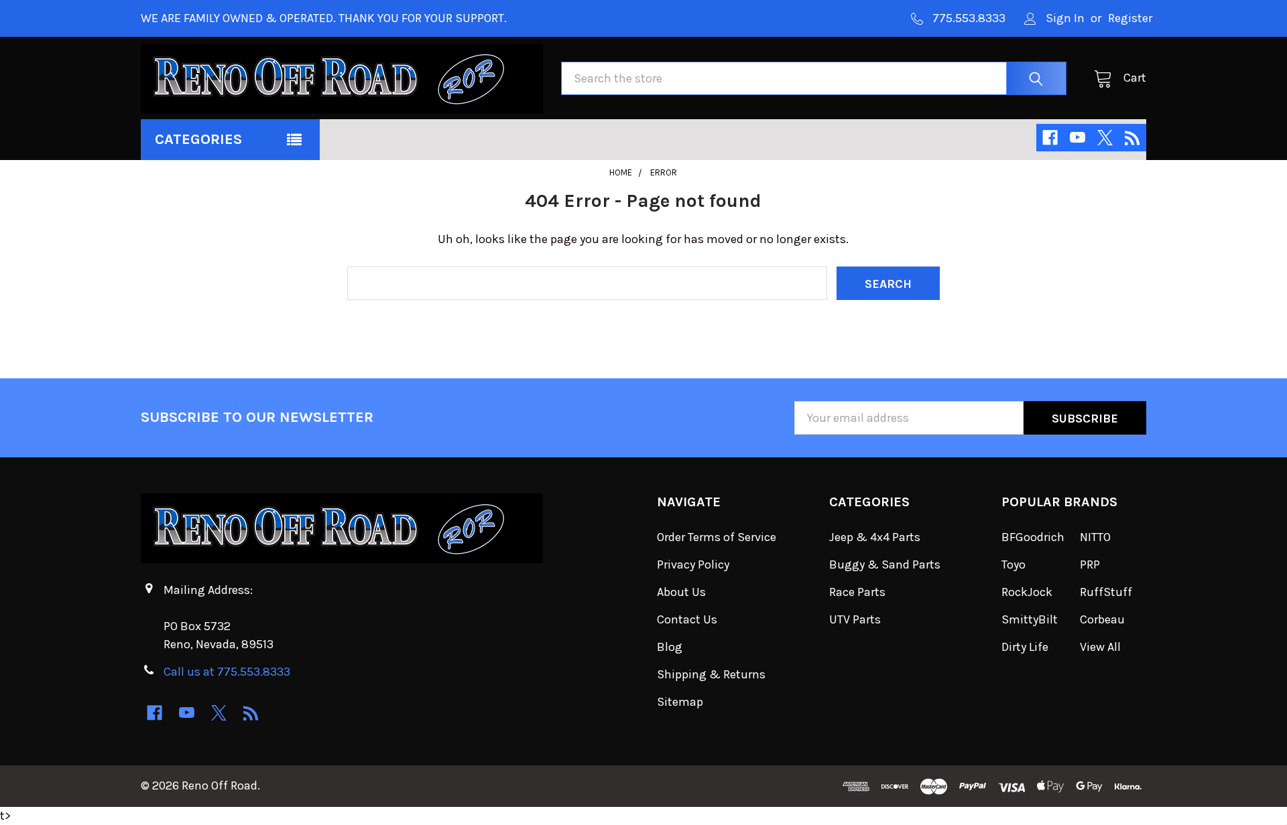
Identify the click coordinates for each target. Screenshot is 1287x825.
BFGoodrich (1032, 537)
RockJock (1026, 592)
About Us (681, 592)
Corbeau (1102, 619)
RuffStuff (1106, 592)
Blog (669, 647)
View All (1100, 647)
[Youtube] (1077, 137)
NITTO (1095, 537)
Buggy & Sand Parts (884, 564)
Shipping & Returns (711, 674)
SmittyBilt (1029, 619)
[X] (1105, 137)
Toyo (1013, 564)
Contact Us (687, 619)
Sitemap (680, 701)
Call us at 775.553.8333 (227, 671)
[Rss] (1132, 137)
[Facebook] (1050, 137)
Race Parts (857, 592)
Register (1130, 18)
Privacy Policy (693, 564)
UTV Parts (855, 619)
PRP (1090, 564)
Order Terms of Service (716, 537)
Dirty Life (1024, 647)
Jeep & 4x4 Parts (874, 537)
